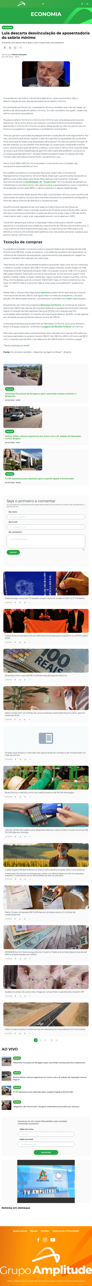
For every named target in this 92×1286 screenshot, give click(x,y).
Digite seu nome (26, 1129)
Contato (45, 1231)
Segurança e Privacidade (66, 1231)
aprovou (45, 292)
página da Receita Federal (57, 326)
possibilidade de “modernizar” (41, 182)
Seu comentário (15, 532)
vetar (69, 298)
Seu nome (13, 512)
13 (51, 1040)
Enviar (13, 552)
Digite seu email (26, 1139)
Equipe (34, 1231)
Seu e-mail (13, 522)
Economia (7, 27)
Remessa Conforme (50, 305)
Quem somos (20, 1231)
